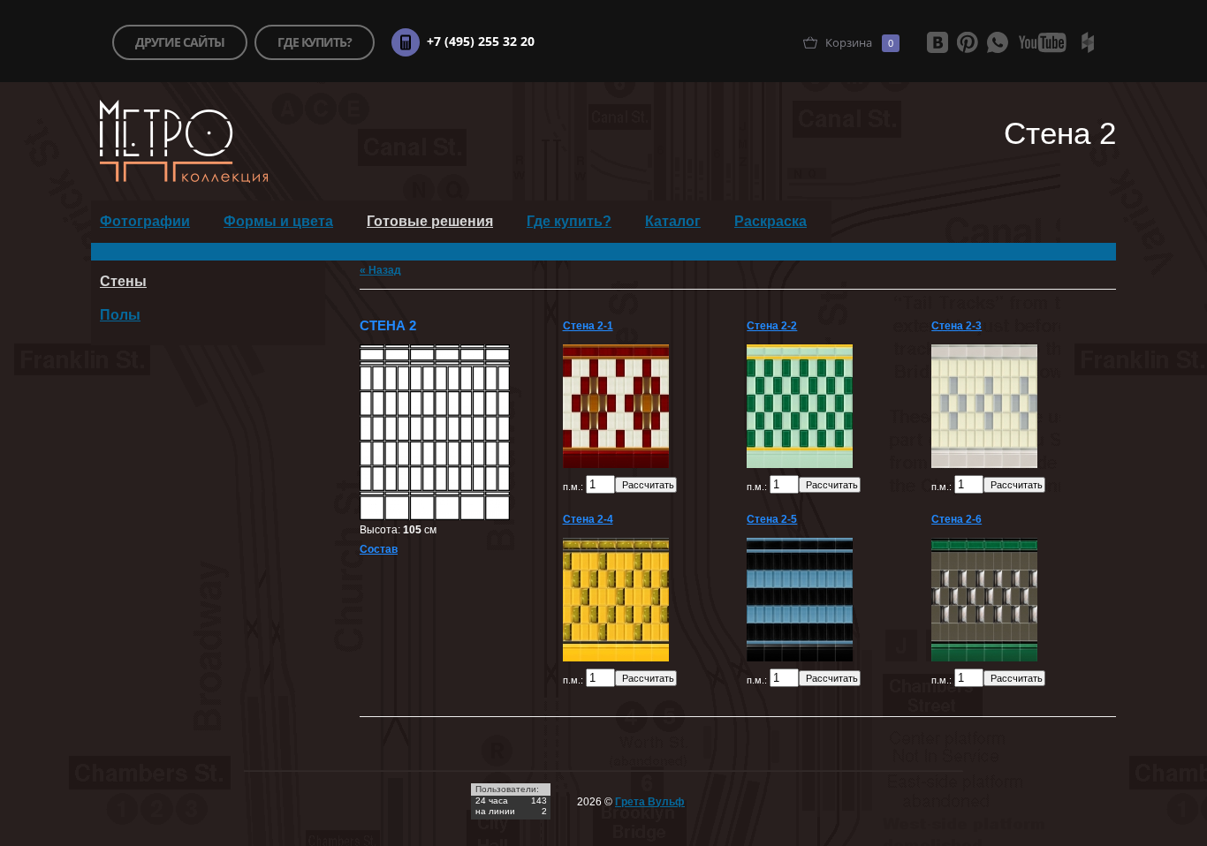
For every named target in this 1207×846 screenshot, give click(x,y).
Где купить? (569, 221)
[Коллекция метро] (184, 179)
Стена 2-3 (956, 326)
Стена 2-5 (772, 519)
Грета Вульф (650, 802)
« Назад (380, 270)
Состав (379, 549)
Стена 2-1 (588, 326)
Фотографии (145, 221)
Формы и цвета (278, 221)
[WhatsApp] (997, 42)
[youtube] (1042, 42)
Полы (120, 314)
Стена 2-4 (588, 519)
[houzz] (1087, 42)
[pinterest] (967, 42)
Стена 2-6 (956, 519)
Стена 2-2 (772, 326)
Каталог (673, 221)
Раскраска (770, 221)
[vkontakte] (937, 42)
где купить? (314, 42)
